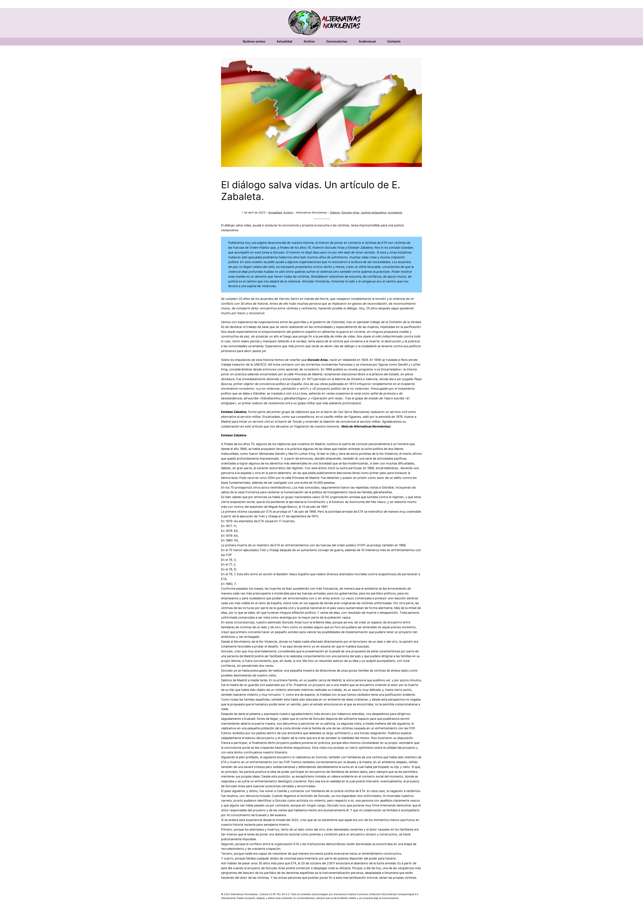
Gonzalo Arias (350, 212)
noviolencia (395, 212)
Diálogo (335, 212)
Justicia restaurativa (373, 212)
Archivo (288, 212)
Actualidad (275, 212)
